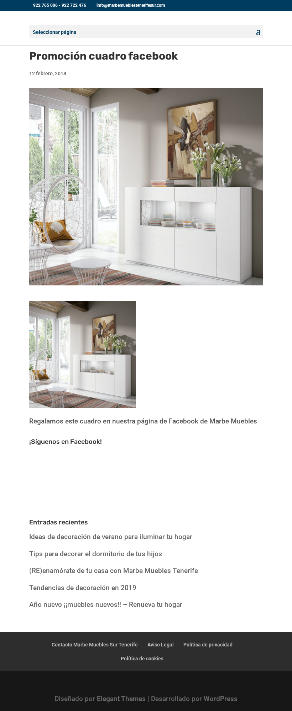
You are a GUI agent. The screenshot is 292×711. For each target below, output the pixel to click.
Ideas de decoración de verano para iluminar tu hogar (110, 537)
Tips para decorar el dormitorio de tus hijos (95, 554)
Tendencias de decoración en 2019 (82, 588)
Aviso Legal (160, 644)
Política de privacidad (208, 644)
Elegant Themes (121, 699)
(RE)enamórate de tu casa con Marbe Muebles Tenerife (113, 571)
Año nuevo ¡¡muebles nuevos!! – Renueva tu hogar (105, 604)
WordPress (221, 699)
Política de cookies (142, 658)
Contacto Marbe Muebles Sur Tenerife (95, 644)
